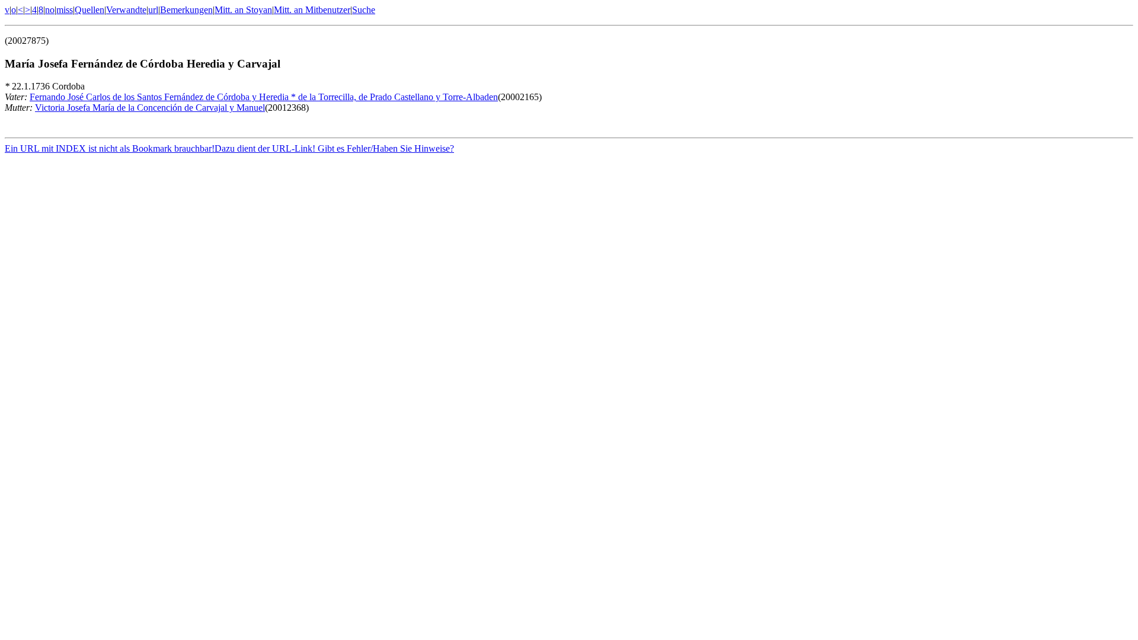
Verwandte (126, 10)
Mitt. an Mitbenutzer (312, 10)
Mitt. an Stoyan (243, 10)
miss (64, 10)
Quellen (89, 10)
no (50, 10)
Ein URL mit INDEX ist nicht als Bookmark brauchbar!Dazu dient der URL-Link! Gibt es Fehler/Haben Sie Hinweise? (229, 148)
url (153, 10)
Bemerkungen (186, 10)
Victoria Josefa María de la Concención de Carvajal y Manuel (150, 108)
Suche (363, 10)
